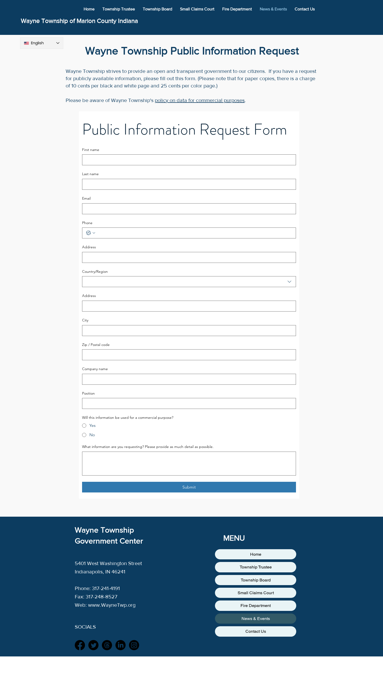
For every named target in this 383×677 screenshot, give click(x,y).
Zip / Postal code (96, 344)
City (85, 320)
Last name (90, 174)
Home (255, 554)
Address (89, 247)
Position (88, 393)
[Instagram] (134, 645)
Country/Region (95, 271)
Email (86, 198)
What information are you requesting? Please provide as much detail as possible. (148, 446)
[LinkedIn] (120, 645)
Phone (87, 222)
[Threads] (107, 645)
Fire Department (255, 605)
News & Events (256, 618)
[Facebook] (80, 645)
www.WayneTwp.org (111, 605)
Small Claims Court (256, 592)
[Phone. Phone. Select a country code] (90, 233)
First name (90, 149)
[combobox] (189, 281)
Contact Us (255, 631)
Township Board (256, 580)
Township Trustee (256, 567)
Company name (95, 368)
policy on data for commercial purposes (200, 100)
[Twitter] (93, 645)
